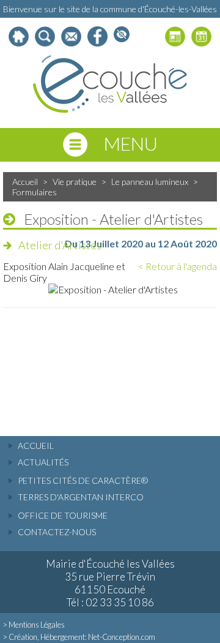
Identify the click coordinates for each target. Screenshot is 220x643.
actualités (43, 462)
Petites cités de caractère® (83, 480)
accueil (36, 445)
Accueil (25, 181)
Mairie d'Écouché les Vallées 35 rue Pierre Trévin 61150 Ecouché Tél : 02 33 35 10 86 (110, 583)
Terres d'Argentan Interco (81, 497)
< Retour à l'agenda (177, 266)
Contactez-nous (57, 532)
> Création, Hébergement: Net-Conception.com (79, 637)
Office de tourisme (63, 515)
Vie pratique (75, 181)
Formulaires (34, 192)
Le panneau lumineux (149, 181)
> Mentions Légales (34, 625)
